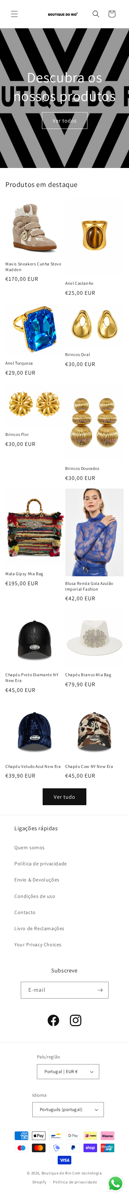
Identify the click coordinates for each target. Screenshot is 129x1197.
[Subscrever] (100, 990)
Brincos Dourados (82, 468)
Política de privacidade (40, 863)
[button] (14, 14)
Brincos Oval (77, 354)
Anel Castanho (79, 283)
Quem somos (29, 847)
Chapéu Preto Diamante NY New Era (31, 677)
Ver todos (65, 120)
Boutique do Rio (57, 1173)
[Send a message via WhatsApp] (115, 1183)
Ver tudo (64, 796)
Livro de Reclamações (39, 928)
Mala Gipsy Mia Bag (24, 573)
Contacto (25, 912)
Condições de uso (35, 896)
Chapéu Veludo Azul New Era (33, 766)
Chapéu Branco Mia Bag (88, 674)
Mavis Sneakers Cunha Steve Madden (33, 266)
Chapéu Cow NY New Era (89, 766)
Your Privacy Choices (38, 944)
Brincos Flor (17, 434)
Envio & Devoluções (36, 879)
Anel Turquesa (19, 363)
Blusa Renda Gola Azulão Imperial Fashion (89, 586)
